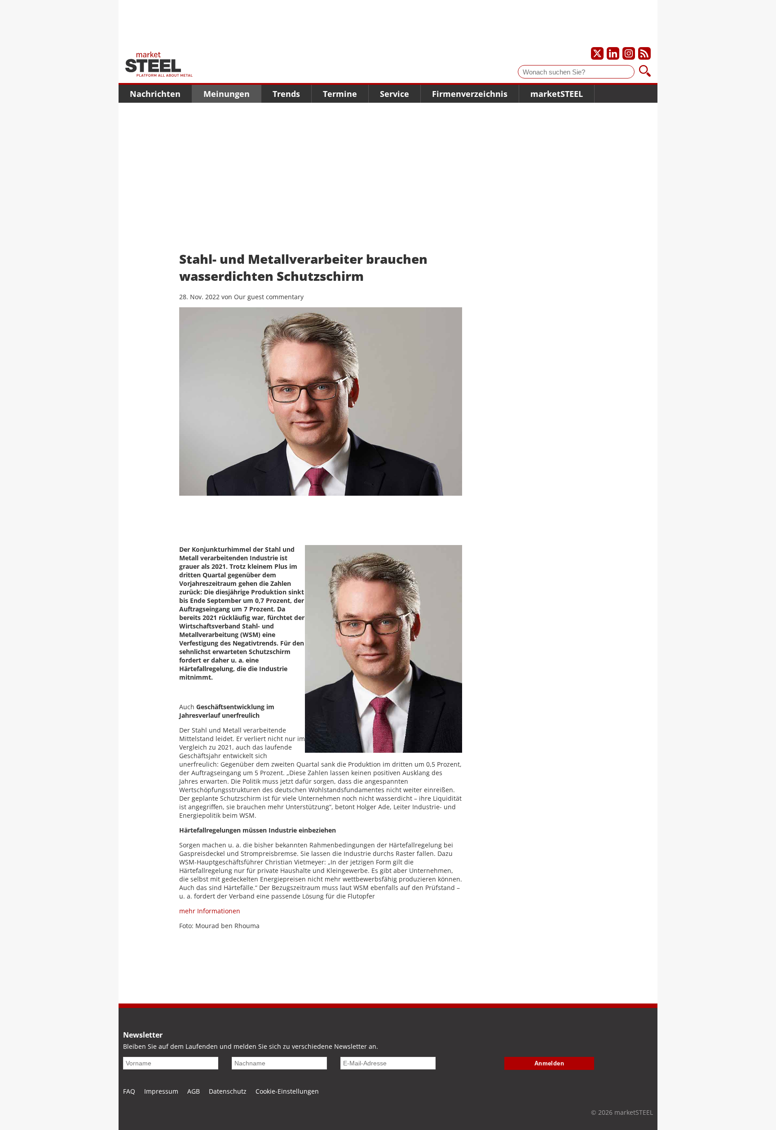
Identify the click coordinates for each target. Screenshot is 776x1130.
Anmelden (549, 1063)
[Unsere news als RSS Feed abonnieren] (644, 53)
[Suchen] (645, 72)
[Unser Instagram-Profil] (628, 53)
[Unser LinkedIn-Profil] (613, 53)
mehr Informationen (209, 911)
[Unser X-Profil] (597, 53)
